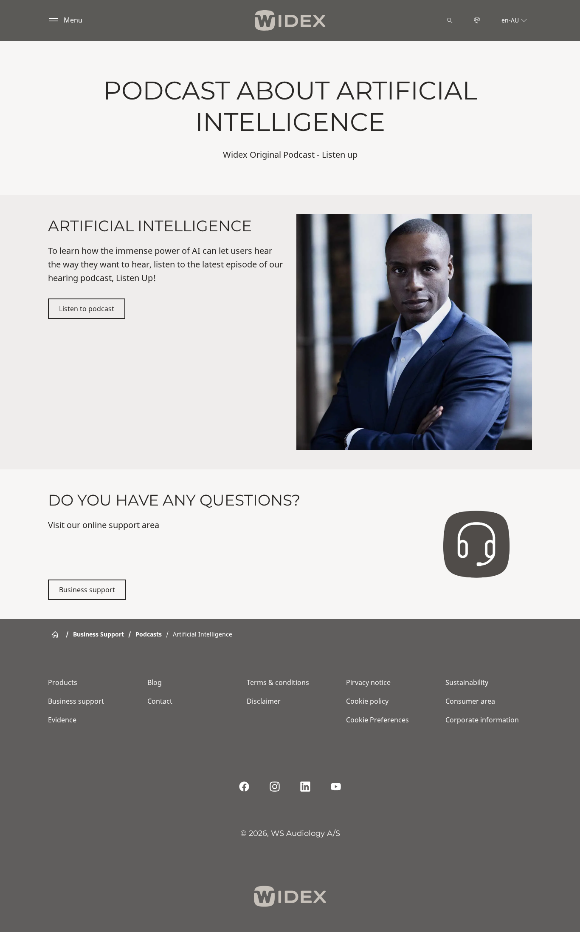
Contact (159, 701)
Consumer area (470, 701)
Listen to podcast (86, 308)
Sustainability (466, 682)
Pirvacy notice (368, 682)
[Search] (449, 20)
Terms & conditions (278, 682)
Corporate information (482, 720)
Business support (87, 589)
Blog (154, 682)
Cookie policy (367, 701)
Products (62, 682)
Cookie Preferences (377, 720)
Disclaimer (264, 701)
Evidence (62, 720)
